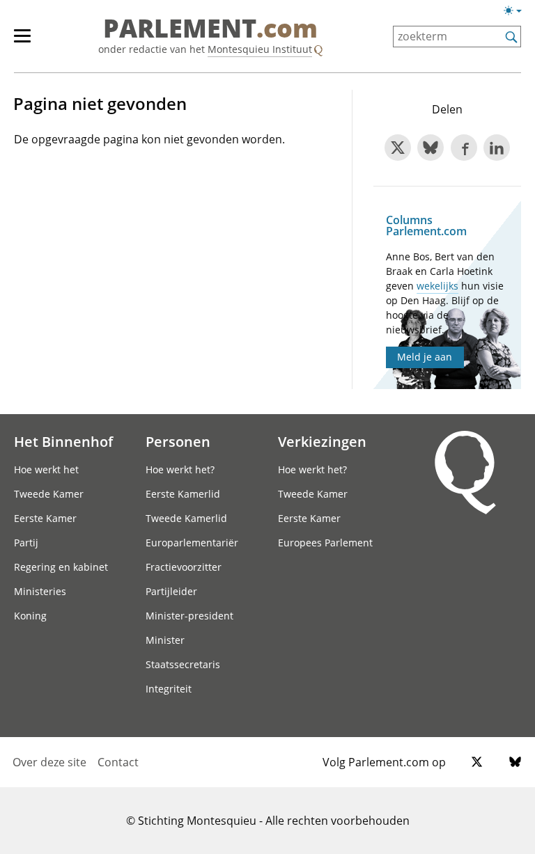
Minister (165, 640)
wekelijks (437, 285)
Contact (118, 762)
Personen (178, 441)
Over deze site (49, 762)
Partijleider (171, 591)
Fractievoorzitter (184, 567)
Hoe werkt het (46, 469)
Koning (30, 615)
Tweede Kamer (49, 493)
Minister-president (189, 615)
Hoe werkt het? (180, 469)
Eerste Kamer (45, 518)
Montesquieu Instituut (260, 49)
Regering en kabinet (61, 567)
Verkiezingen (322, 441)
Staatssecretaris (183, 664)
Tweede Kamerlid (186, 518)
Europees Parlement (325, 542)
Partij (26, 542)
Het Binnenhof (63, 441)
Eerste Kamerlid (183, 493)
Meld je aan (424, 356)
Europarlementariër (192, 542)
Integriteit (169, 688)
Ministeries (40, 591)
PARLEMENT (210, 29)
